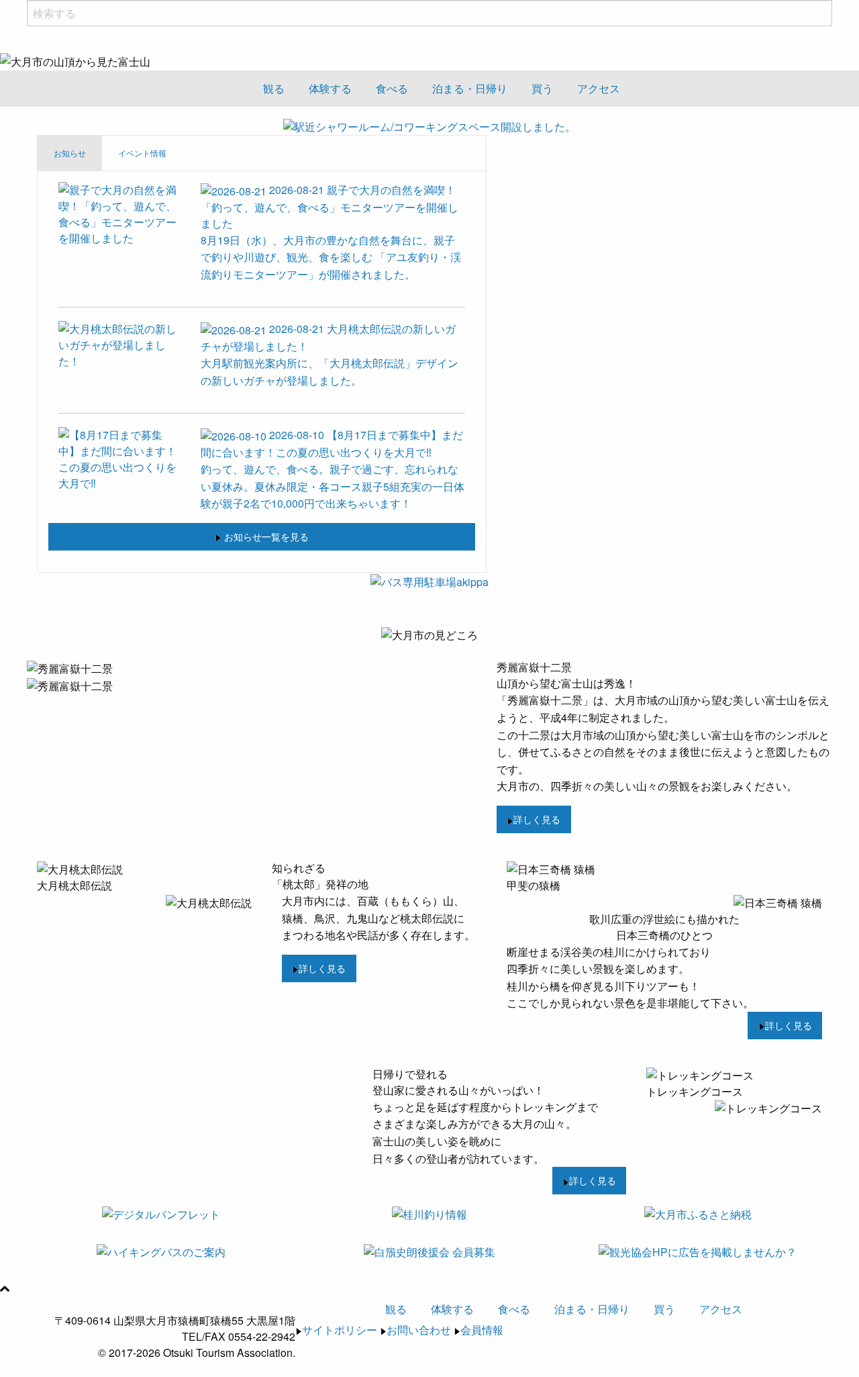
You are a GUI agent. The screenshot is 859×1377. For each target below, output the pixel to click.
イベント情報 (142, 152)
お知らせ (70, 152)
